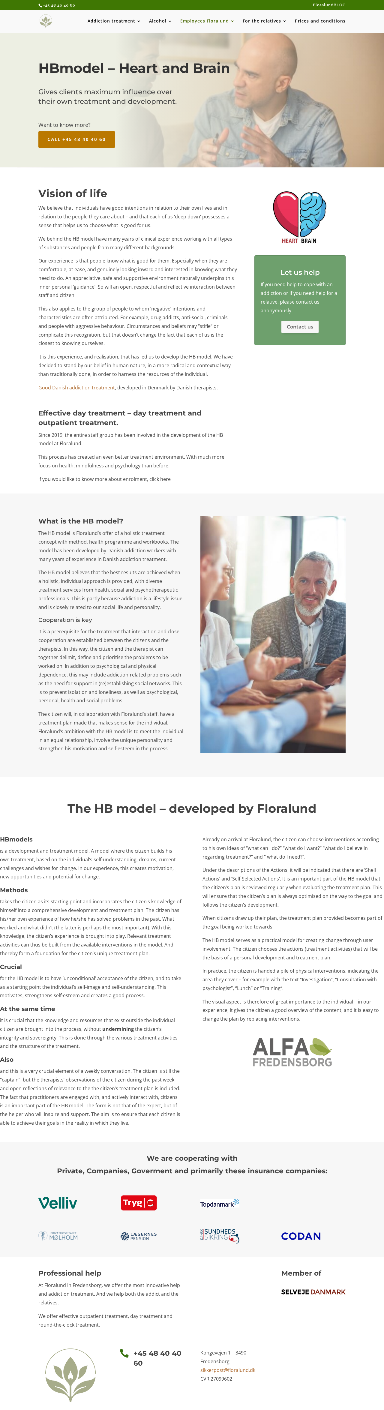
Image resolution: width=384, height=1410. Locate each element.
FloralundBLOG (329, 5)
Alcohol (157, 21)
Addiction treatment (111, 21)
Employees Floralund (204, 21)
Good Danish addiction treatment (76, 387)
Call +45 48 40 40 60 (76, 139)
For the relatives (262, 21)
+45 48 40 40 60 (59, 5)
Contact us (300, 327)
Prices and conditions (320, 21)
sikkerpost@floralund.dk (227, 1370)
